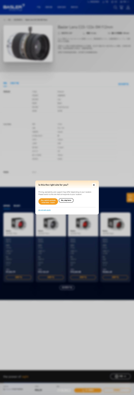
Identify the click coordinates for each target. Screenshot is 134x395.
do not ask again (44, 210)
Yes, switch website (48, 201)
